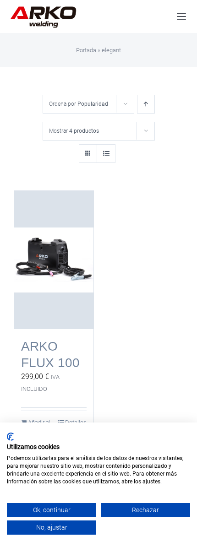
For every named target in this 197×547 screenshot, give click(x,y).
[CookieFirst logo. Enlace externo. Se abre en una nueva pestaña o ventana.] (10, 437)
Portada (86, 50)
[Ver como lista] (106, 153)
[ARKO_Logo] (43, 8)
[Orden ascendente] (146, 104)
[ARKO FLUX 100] (53, 260)
